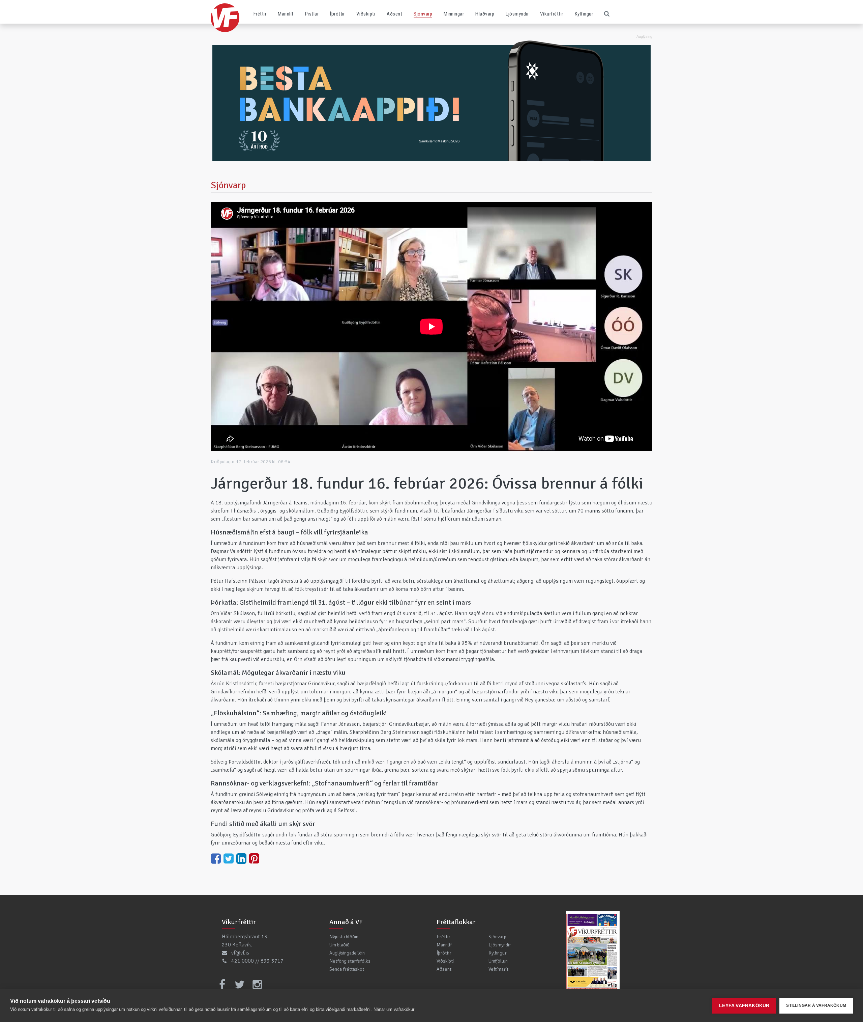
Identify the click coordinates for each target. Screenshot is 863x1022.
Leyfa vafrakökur (744, 1005)
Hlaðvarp (484, 14)
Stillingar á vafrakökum (816, 1005)
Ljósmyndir (517, 14)
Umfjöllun (498, 961)
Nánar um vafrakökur (394, 1009)
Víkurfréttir (551, 14)
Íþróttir (337, 14)
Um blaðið (339, 945)
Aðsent (394, 14)
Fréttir (260, 14)
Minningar (454, 14)
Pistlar (312, 14)
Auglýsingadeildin (347, 953)
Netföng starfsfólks (349, 961)
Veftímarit (498, 969)
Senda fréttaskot (346, 969)
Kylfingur (584, 14)
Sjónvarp (423, 14)
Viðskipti (365, 14)
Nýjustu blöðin (343, 937)
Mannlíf (285, 14)
